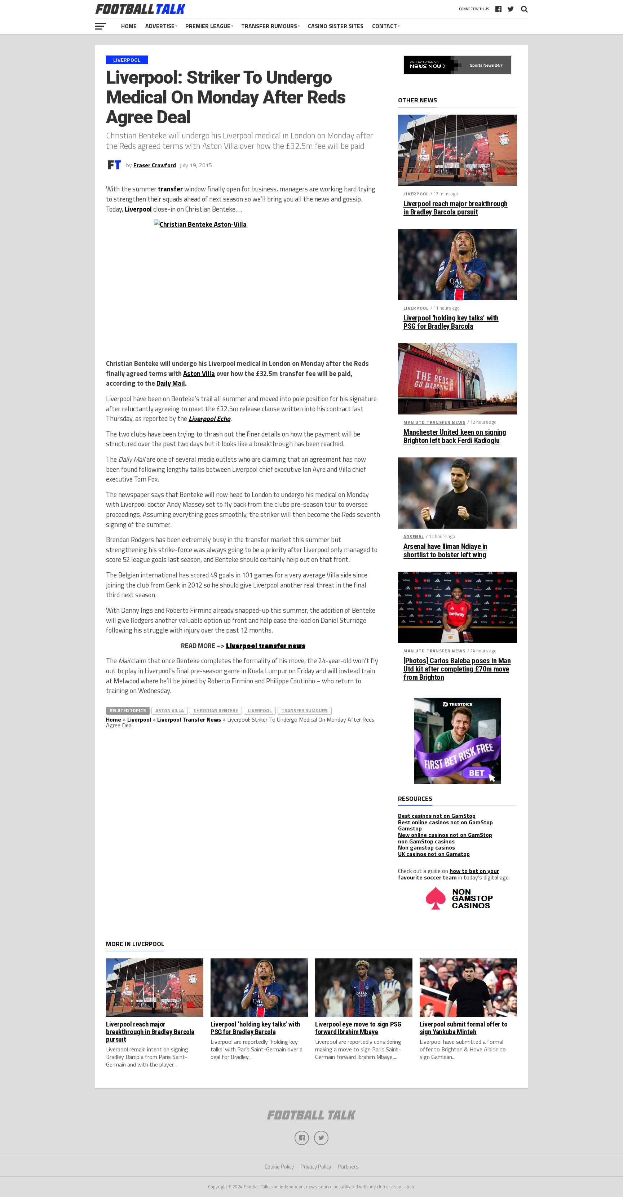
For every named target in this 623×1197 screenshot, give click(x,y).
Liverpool (138, 209)
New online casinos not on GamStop (445, 834)
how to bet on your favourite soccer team (448, 874)
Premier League (207, 26)
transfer (170, 189)
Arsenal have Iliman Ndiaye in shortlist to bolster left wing (445, 550)
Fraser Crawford (154, 165)
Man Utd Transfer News (434, 422)
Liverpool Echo (209, 418)
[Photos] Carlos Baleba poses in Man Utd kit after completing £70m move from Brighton (457, 669)
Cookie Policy (279, 1166)
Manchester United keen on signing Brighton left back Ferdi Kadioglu (454, 436)
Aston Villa (199, 373)
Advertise (159, 26)
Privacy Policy (316, 1166)
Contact (384, 26)
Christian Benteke (216, 710)
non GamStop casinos (426, 841)
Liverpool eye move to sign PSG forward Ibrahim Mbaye (358, 1028)
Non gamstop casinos (426, 847)
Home (129, 26)
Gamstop (410, 828)
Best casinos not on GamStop (437, 815)
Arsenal (413, 536)
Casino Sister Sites (335, 26)
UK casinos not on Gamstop (434, 854)
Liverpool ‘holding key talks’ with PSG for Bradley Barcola (451, 322)
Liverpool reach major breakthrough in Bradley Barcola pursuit (455, 208)
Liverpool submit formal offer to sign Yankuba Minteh (464, 1028)
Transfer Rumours (269, 26)
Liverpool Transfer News (189, 719)
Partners (348, 1166)
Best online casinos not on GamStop (445, 822)
